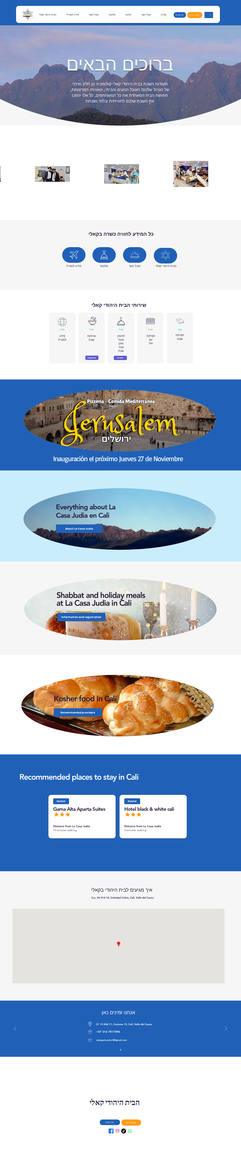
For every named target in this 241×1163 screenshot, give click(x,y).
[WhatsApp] (129, 1131)
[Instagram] (117, 1131)
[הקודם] (15, 1028)
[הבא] (226, 1028)
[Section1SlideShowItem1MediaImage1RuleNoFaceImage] (120, 1050)
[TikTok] (123, 1131)
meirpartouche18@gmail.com (111, 1040)
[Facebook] (111, 1131)
